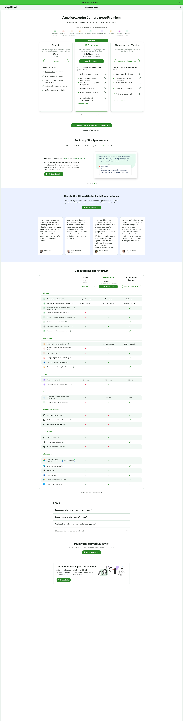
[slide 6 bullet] (96, 183)
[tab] (68, 146)
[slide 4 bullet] (92, 183)
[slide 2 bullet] (88, 183)
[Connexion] (180, 7)
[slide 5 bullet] (94, 183)
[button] (179, 2)
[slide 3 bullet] (90, 183)
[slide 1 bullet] (87, 183)
